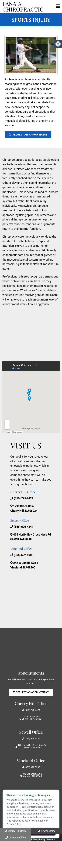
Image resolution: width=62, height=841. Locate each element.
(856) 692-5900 (23, 555)
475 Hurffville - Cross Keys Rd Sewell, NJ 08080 (32, 746)
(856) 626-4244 (23, 526)
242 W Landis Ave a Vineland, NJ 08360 (32, 775)
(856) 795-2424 (23, 498)
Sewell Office (48, 831)
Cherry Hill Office (17, 831)
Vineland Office (17, 837)
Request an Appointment (29, 134)
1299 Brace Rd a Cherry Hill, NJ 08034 (32, 717)
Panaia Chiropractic (23, 6)
